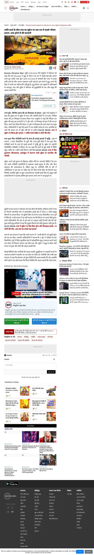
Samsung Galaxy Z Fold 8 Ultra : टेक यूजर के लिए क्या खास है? (74, 265)
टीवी (36, 528)
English (12, 2)
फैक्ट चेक (22, 540)
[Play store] (84, 8)
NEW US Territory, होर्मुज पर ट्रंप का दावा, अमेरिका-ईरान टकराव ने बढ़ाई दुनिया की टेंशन (72, 117)
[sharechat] (68, 2)
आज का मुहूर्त (80, 500)
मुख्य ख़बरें (13, 25)
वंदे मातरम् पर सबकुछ (42, 7)
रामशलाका (79, 515)
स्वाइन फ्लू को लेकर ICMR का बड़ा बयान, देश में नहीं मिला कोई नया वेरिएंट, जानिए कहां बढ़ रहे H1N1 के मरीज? (73, 89)
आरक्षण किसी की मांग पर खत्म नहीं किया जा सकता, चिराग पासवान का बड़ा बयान (72, 103)
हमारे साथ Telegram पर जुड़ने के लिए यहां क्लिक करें (44, 321)
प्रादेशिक (22, 512)
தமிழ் (17, 2)
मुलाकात (37, 531)
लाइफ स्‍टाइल (41, 337)
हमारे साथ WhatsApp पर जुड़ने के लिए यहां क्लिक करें (16, 321)
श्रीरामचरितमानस (25, 10)
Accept (80, 551)
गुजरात (22, 522)
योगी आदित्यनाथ (24, 494)
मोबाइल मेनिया (67, 261)
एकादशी (51, 494)
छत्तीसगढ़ (22, 519)
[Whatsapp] (78, 2)
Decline (88, 551)
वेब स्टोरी (37, 500)
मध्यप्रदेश (22, 515)
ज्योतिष (73, 7)
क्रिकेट (66, 7)
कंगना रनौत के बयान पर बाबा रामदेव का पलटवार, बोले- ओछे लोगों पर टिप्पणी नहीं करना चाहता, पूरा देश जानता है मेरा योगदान (74, 74)
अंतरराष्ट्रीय (21, 25)
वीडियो (64, 131)
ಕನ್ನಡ (39, 2)
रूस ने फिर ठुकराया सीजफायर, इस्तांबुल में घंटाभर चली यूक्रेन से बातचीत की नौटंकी (30, 153)
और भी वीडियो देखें (65, 134)
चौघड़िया (79, 519)
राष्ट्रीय (21, 503)
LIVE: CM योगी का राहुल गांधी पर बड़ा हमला (72, 234)
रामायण (51, 506)
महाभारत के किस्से (10, 340)
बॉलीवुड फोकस (38, 519)
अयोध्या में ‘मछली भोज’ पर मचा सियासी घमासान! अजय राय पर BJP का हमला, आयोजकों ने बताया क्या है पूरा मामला (74, 192)
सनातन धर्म (52, 500)
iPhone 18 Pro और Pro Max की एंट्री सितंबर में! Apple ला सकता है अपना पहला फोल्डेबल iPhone (73, 279)
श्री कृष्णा (51, 503)
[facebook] (62, 2)
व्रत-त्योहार (51, 512)
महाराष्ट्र (22, 525)
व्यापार (22, 543)
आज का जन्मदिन (81, 497)
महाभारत (51, 509)
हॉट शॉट (37, 497)
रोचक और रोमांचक (37, 340)
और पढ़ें (37, 314)
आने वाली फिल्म (39, 515)
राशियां (78, 503)
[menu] (6, 8)
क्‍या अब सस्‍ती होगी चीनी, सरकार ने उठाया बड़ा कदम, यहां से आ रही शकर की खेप (73, 60)
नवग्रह (78, 525)
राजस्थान (22, 528)
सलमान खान (38, 522)
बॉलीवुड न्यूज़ (38, 494)
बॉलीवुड (31, 7)
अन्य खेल (69, 494)
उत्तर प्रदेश (22, 497)
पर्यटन (36, 509)
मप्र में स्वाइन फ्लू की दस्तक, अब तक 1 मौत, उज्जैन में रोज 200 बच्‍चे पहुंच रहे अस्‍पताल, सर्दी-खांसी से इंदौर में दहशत (74, 206)
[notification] (88, 8)
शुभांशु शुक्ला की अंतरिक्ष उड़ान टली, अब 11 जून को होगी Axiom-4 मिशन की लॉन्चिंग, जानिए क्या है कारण (34, 332)
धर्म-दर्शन (51, 515)
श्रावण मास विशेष (56, 7)
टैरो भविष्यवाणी (81, 512)
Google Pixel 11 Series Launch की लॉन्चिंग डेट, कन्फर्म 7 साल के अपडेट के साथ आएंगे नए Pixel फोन (74, 294)
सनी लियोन (37, 525)
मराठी (22, 2)
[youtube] (75, 2)
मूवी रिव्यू (37, 503)
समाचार (23, 7)
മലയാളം (33, 2)
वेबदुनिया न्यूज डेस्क (16, 67)
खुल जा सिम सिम (39, 512)
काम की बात (23, 531)
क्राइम (21, 537)
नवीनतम (65, 188)
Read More (16, 293)
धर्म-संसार (50, 337)
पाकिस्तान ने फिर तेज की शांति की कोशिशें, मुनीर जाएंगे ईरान (73, 221)
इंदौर (21, 509)
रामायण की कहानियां (23, 340)
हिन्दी (6, 2)
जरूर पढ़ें (65, 56)
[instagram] (71, 2)
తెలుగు (27, 2)
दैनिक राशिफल (80, 494)
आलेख (36, 506)
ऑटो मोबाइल (23, 534)
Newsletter (84, 2)
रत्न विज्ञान (79, 528)
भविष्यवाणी (52, 497)
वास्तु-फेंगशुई (80, 509)
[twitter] (65, 2)
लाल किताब (80, 506)
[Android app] (12, 484)
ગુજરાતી (44, 2)
